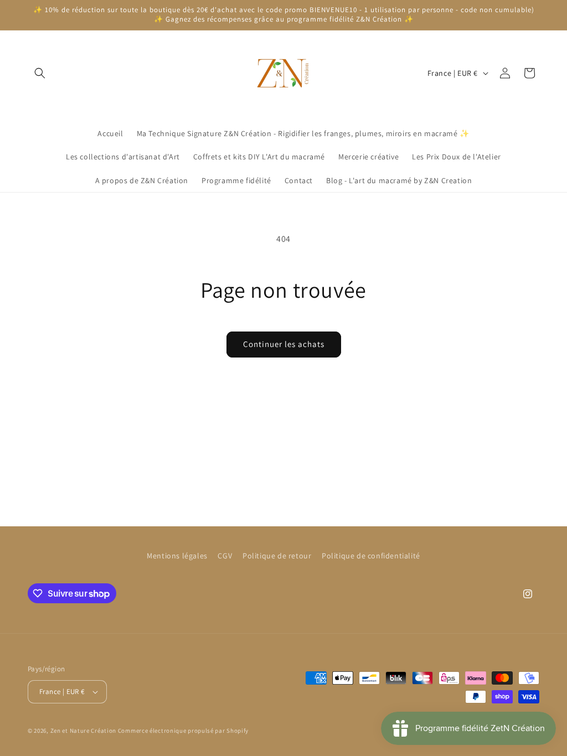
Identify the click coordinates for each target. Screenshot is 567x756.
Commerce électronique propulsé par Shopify (183, 730)
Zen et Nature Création (83, 730)
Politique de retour (277, 556)
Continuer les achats (283, 344)
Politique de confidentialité (371, 556)
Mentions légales (177, 556)
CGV (225, 556)
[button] (40, 73)
